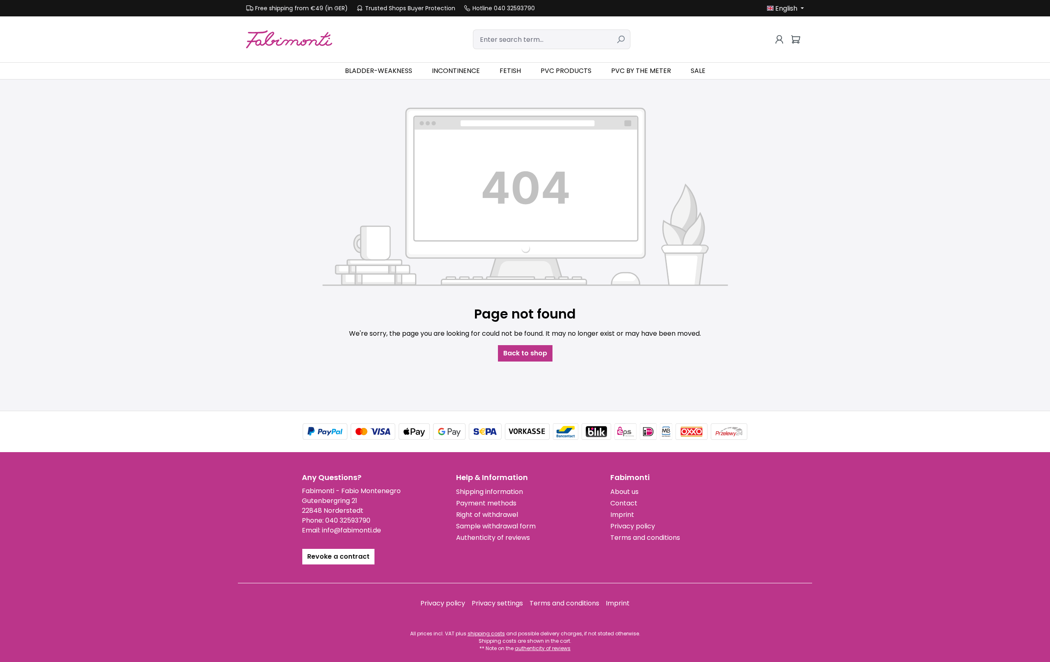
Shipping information (489, 491)
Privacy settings (497, 603)
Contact (623, 503)
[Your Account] (779, 39)
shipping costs (486, 633)
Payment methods (486, 503)
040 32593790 (347, 520)
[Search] (620, 39)
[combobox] (542, 39)
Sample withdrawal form (496, 526)
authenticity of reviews (543, 648)
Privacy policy (632, 526)
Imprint (622, 514)
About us (624, 491)
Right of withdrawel (487, 514)
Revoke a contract (338, 556)
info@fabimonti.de (351, 530)
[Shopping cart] (796, 39)
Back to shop (525, 353)
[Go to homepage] (289, 39)
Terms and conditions (645, 537)
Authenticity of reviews (493, 537)
